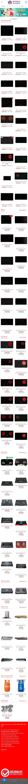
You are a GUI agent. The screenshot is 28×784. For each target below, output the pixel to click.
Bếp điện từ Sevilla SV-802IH (21, 407)
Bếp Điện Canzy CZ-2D (7, 424)
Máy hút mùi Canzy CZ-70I (7, 646)
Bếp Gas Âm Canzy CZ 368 (21, 485)
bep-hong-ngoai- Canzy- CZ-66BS (7, 407)
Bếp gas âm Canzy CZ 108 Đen (7, 492)
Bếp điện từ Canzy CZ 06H (21, 181)
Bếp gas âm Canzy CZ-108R (21, 554)
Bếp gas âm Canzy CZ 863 (7, 525)
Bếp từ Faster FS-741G (21, 228)
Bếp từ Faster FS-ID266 (21, 72)
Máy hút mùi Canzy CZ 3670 (7, 622)
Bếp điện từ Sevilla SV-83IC (7, 351)
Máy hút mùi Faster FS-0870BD (21, 647)
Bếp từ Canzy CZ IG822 (21, 289)
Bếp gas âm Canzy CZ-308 (7, 509)
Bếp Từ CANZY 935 (21, 129)
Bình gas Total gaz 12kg (7, 694)
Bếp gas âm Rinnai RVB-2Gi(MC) (21, 532)
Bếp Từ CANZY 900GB (21, 148)
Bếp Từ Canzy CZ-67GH (21, 91)
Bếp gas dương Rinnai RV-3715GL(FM (7, 600)
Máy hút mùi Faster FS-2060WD (21, 669)
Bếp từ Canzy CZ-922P (7, 244)
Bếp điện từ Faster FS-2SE (21, 372)
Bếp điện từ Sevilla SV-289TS (21, 445)
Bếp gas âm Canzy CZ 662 (21, 574)
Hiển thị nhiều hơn (22, 210)
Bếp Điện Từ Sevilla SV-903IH (21, 53)
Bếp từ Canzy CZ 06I (21, 167)
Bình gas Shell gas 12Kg (21, 694)
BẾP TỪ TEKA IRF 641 (7, 228)
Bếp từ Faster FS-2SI (7, 72)
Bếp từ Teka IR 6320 (7, 38)
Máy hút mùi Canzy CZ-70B (7, 668)
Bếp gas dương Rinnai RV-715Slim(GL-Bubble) (21, 600)
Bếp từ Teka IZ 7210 (7, 53)
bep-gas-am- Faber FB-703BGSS (7, 471)
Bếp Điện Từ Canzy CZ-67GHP (21, 352)
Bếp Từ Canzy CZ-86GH (21, 110)
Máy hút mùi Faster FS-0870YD (21, 626)
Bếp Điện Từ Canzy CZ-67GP (7, 369)
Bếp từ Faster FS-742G (21, 38)
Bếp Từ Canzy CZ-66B (7, 185)
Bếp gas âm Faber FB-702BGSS (21, 471)
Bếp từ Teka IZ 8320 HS (21, 204)
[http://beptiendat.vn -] (14, 2)
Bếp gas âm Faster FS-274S (7, 570)
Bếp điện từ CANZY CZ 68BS (7, 163)
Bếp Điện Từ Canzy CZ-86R (7, 389)
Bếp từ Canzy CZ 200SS (7, 204)
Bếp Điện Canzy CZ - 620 (7, 124)
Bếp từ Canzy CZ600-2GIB (7, 289)
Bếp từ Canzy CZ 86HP (7, 110)
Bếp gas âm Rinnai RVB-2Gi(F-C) (7, 554)
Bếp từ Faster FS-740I (7, 269)
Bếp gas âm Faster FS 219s (21, 511)
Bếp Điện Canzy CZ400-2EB (7, 441)
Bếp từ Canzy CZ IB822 (7, 91)
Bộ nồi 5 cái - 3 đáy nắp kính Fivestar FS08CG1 (7, 715)
